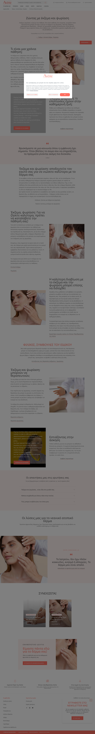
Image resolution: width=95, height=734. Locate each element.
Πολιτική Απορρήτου (34, 90)
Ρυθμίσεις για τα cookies (32, 94)
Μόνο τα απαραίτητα (53, 94)
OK (65, 94)
